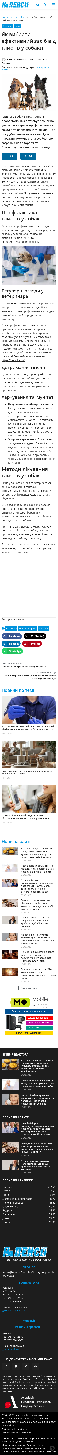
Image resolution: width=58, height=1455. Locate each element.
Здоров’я (51, 1438)
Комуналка (34, 1438)
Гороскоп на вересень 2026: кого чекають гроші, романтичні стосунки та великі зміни (38, 974)
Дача (42, 1438)
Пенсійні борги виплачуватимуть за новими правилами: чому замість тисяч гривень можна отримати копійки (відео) (37, 886)
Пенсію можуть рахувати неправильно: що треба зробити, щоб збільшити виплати (35, 922)
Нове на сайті (16, 841)
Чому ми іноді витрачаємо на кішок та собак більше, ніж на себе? (28, 772)
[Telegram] (16, 1366)
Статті (24, 17)
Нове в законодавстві (12, 1448)
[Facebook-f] (6, 1366)
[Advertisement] (29, 586)
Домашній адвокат (24, 1441)
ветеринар (11, 628)
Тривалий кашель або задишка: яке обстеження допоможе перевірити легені (26, 817)
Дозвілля (31, 1445)
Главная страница (10, 17)
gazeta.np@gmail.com (14, 1310)
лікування (43, 628)
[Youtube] (35, 1366)
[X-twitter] (25, 1366)
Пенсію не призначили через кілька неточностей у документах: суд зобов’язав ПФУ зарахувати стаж (37, 956)
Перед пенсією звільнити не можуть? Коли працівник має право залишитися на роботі (37, 868)
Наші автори (29, 1282)
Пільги (40, 1445)
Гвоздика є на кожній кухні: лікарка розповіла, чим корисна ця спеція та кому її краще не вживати (37, 905)
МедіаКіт (29, 1320)
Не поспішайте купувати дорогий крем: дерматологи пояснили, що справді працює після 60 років (38, 939)
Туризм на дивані (10, 1451)
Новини (5, 1438)
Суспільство (8, 1441)
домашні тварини (27, 628)
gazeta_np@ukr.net (12, 1349)
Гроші (23, 1451)
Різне (41, 1451)
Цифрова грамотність (34, 1448)
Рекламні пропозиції (29, 1327)
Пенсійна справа (19, 1438)
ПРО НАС (29, 1267)
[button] (53, 4)
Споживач (7, 26)
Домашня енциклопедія (13, 1445)
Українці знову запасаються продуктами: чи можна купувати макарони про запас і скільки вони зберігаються (38, 853)
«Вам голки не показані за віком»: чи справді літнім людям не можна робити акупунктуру (28, 728)
